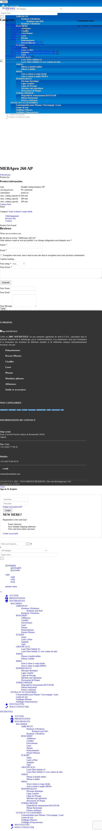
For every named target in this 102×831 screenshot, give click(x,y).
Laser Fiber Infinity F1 (30, 649)
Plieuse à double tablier (31, 656)
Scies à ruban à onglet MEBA (28, 44)
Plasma (24, 627)
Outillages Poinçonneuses (26, 702)
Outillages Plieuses (24, 699)
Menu (4, 2)
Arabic (17, 570)
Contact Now (5, 204)
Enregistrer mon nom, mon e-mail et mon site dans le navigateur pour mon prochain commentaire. (44, 255)
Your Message (6, 306)
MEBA (14, 39)
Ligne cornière (27, 673)
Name (3, 245)
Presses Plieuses (28, 632)
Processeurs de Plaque (30, 680)
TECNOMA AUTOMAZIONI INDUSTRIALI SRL (33, 51)
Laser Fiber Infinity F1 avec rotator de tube (39, 651)
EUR (13, 582)
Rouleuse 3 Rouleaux (30, 613)
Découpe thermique (29, 670)
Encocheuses (32, 410)
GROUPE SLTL (18, 34)
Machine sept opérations (31, 678)
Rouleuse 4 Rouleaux (30, 608)
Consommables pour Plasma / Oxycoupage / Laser (37, 694)
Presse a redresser (28, 690)
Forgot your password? (12, 507)
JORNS (14, 37)
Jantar (23, 637)
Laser (62, 410)
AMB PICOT (16, 27)
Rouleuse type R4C (35, 611)
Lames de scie (56, 410)
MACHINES (11, 25)
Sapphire (25, 642)
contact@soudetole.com (10, 474)
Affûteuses (25, 618)
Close (2, 487)
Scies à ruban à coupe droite (27, 42)
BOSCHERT (16, 30)
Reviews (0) (10, 218)
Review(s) (5, 175)
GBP (7, 575)
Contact (8, 221)
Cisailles (18, 410)
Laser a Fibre (26, 639)
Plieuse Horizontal (29, 687)
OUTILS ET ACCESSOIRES (18, 56)
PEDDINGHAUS (18, 46)
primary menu (11, 586)
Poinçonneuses (27, 630)
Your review (6, 267)
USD (13, 579)
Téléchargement (12, 216)
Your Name (5, 288)
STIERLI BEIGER (19, 49)
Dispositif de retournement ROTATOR (37, 685)
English (12, 565)
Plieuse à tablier (27, 658)
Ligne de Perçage (28, 675)
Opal (23, 644)
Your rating (5, 264)
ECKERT (15, 32)
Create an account (10, 533)
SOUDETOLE (6, 481)
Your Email (5, 292)
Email (3, 250)
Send (3, 309)
